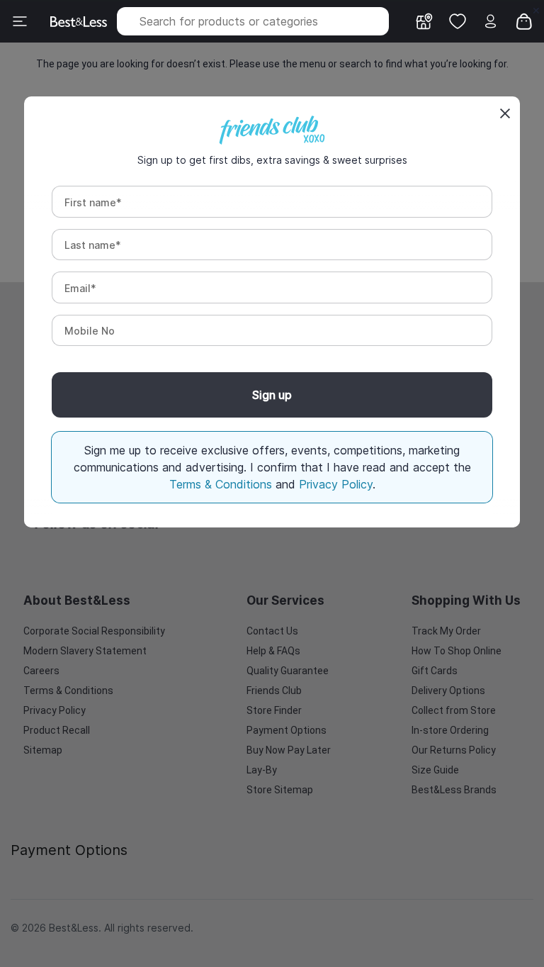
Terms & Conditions (222, 484)
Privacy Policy (336, 484)
